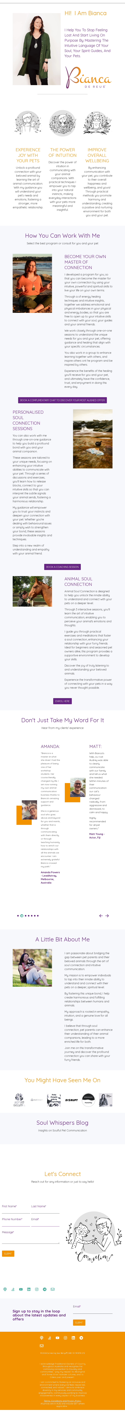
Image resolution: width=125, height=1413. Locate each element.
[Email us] (53, 1289)
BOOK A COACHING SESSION (62, 566)
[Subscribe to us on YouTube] (21, 1289)
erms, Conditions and (56, 1400)
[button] (101, 915)
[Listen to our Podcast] (5, 1289)
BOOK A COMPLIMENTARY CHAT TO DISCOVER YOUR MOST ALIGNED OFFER (62, 400)
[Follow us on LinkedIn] (29, 1289)
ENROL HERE (62, 701)
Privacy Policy (74, 1400)
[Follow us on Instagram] (37, 1289)
